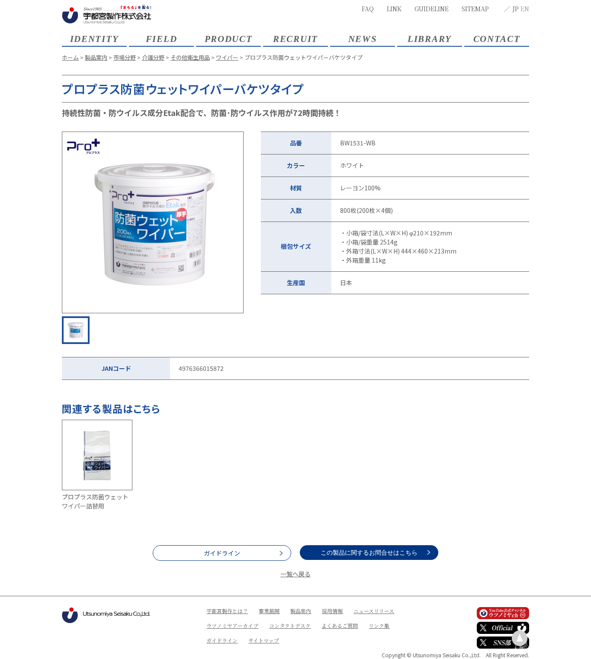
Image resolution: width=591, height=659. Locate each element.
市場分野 (124, 57)
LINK (394, 8)
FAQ (368, 8)
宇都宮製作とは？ (227, 610)
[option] (153, 222)
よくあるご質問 (339, 625)
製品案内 (96, 57)
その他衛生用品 (190, 57)
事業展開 (269, 610)
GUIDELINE (431, 8)
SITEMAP (475, 8)
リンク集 (379, 625)
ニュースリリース (373, 610)
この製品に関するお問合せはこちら (369, 552)
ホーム (70, 57)
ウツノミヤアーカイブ (232, 625)
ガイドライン (222, 553)
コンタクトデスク (290, 625)
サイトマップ (263, 640)
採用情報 (332, 610)
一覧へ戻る (295, 573)
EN (524, 8)
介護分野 (153, 57)
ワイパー (227, 57)
